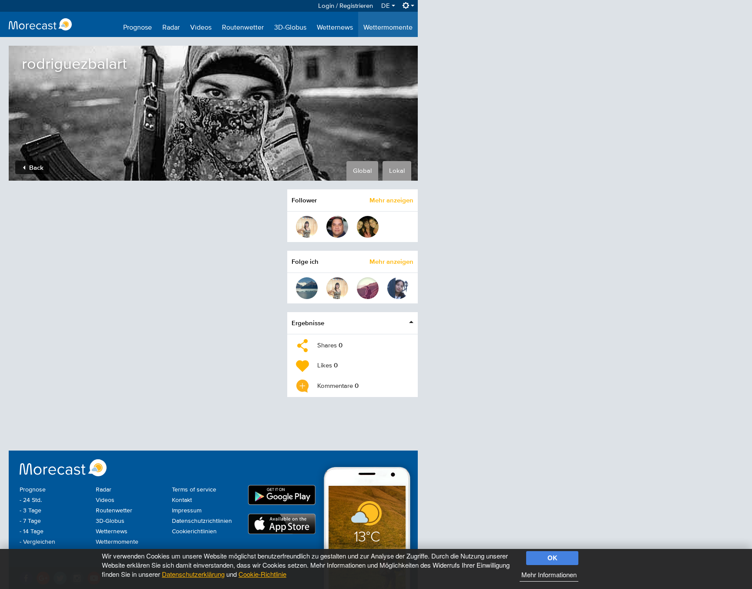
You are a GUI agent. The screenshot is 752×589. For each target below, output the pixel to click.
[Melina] (307, 288)
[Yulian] (368, 288)
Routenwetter (243, 27)
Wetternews (335, 27)
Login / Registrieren (345, 6)
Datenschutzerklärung (193, 574)
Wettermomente (388, 27)
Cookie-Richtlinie (262, 574)
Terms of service (194, 490)
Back (35, 167)
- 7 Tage (30, 521)
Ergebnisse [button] (308, 322)
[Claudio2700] (398, 288)
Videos (201, 27)
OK (552, 557)
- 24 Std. (31, 500)
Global (362, 171)
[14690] (368, 227)
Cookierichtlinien (194, 531)
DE (386, 6)
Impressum (186, 511)
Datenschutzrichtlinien (202, 521)
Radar (171, 27)
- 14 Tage (32, 531)
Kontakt (182, 500)
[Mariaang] (307, 227)
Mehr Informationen (549, 574)
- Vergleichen (37, 542)
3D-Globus (290, 27)
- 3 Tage (30, 511)
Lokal (397, 171)
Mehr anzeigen (391, 200)
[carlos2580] (337, 227)
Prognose (137, 27)
